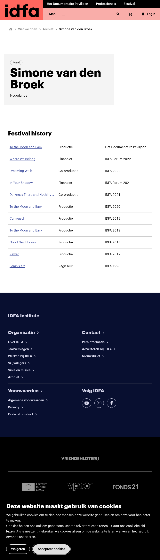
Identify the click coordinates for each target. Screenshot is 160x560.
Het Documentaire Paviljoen (67, 3)
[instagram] (99, 403)
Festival (129, 3)
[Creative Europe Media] (34, 487)
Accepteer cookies (51, 549)
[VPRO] (80, 487)
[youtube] (86, 403)
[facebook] (111, 403)
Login (151, 14)
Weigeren (18, 549)
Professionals (106, 3)
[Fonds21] (125, 487)
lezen (10, 531)
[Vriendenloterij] (80, 458)
